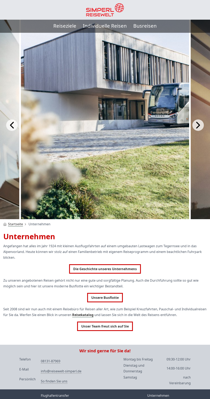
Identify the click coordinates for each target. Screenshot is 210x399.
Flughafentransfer (55, 395)
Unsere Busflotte (105, 297)
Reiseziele (64, 25)
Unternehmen (158, 395)
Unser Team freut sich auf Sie (105, 326)
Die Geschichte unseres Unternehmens (105, 269)
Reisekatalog (83, 315)
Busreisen (145, 25)
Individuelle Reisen (105, 25)
